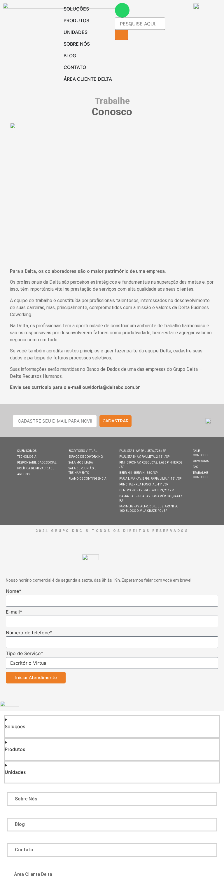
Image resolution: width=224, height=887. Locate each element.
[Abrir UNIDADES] (91, 32)
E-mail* (14, 612)
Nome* (13, 591)
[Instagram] (167, 421)
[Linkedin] (152, 421)
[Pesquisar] (121, 35)
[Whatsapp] (122, 10)
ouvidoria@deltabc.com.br (111, 387)
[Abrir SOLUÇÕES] (92, 8)
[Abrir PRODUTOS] (93, 20)
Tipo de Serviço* (24, 653)
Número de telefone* (29, 632)
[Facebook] (137, 421)
